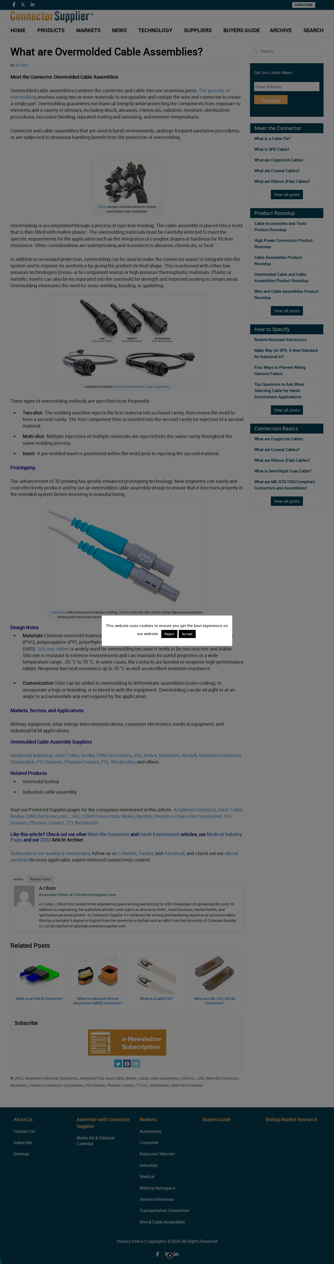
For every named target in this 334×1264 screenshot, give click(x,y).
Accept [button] (187, 633)
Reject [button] (169, 633)
